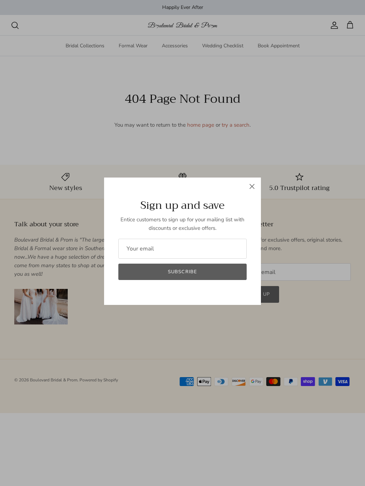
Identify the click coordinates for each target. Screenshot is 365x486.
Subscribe (182, 272)
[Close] (252, 186)
